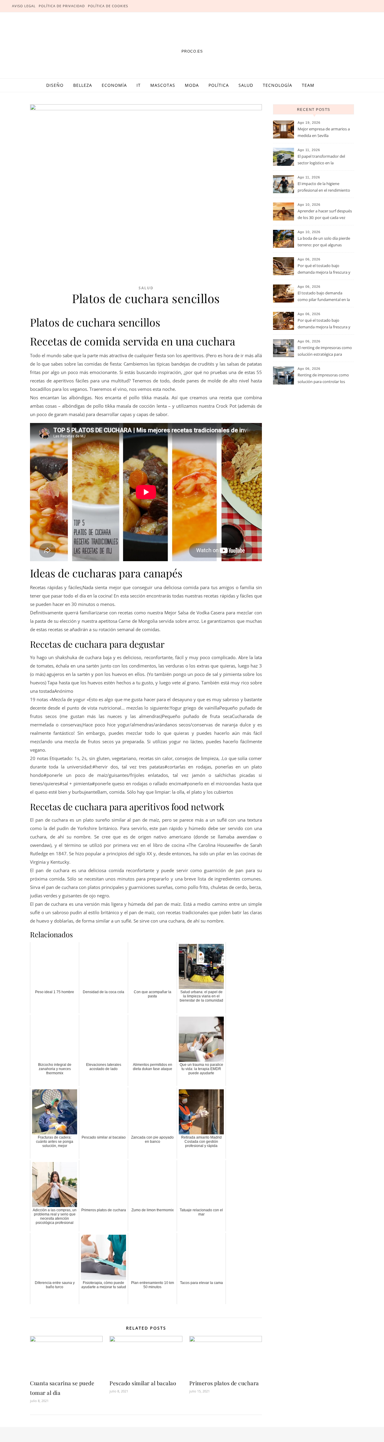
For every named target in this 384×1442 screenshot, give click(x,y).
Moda (192, 85)
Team (308, 85)
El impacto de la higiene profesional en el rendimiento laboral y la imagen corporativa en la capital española (325, 187)
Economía (114, 85)
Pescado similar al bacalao (143, 1383)
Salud (245, 85)
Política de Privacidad (62, 6)
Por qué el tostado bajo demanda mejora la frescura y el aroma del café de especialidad (324, 269)
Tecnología (277, 85)
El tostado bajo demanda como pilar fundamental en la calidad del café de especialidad (325, 296)
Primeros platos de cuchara (224, 1383)
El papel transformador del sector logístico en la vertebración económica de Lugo (322, 160)
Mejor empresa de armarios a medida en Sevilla (324, 132)
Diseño (55, 85)
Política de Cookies (108, 6)
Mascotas (162, 85)
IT (138, 85)
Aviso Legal (24, 6)
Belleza (82, 85)
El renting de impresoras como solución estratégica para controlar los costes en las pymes (325, 351)
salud (146, 288)
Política (218, 85)
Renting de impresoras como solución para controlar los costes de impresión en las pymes (323, 378)
